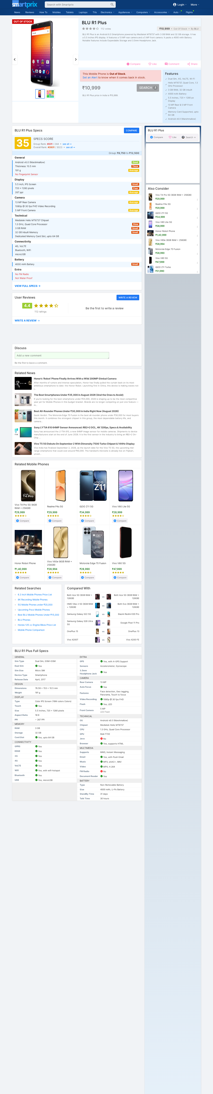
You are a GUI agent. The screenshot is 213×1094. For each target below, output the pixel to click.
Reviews (29, 12)
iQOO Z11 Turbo (163, 267)
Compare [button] (131, 130)
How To (43, 12)
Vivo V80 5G (119, 563)
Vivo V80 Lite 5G (121, 506)
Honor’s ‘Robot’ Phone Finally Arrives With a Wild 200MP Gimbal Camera (75, 378)
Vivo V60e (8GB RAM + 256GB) (59, 563)
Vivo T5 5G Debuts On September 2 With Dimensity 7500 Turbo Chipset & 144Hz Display (84, 443)
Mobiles (57, 12)
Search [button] (145, 88)
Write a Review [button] (127, 297)
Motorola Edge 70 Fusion (93, 563)
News (17, 12)
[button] (77, 286)
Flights (189, 12)
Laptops (83, 12)
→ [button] (27, 320)
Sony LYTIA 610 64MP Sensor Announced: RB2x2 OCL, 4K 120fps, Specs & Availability (83, 427)
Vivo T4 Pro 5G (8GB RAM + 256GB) (26, 506)
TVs (95, 12)
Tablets (70, 12)
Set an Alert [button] (90, 77)
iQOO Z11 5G (86, 506)
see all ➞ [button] (66, 144)
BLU (196, 28)
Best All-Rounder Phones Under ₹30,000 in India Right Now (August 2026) (76, 411)
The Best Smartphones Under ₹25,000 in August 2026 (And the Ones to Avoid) (78, 394)
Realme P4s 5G (55, 506)
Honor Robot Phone (25, 563)
